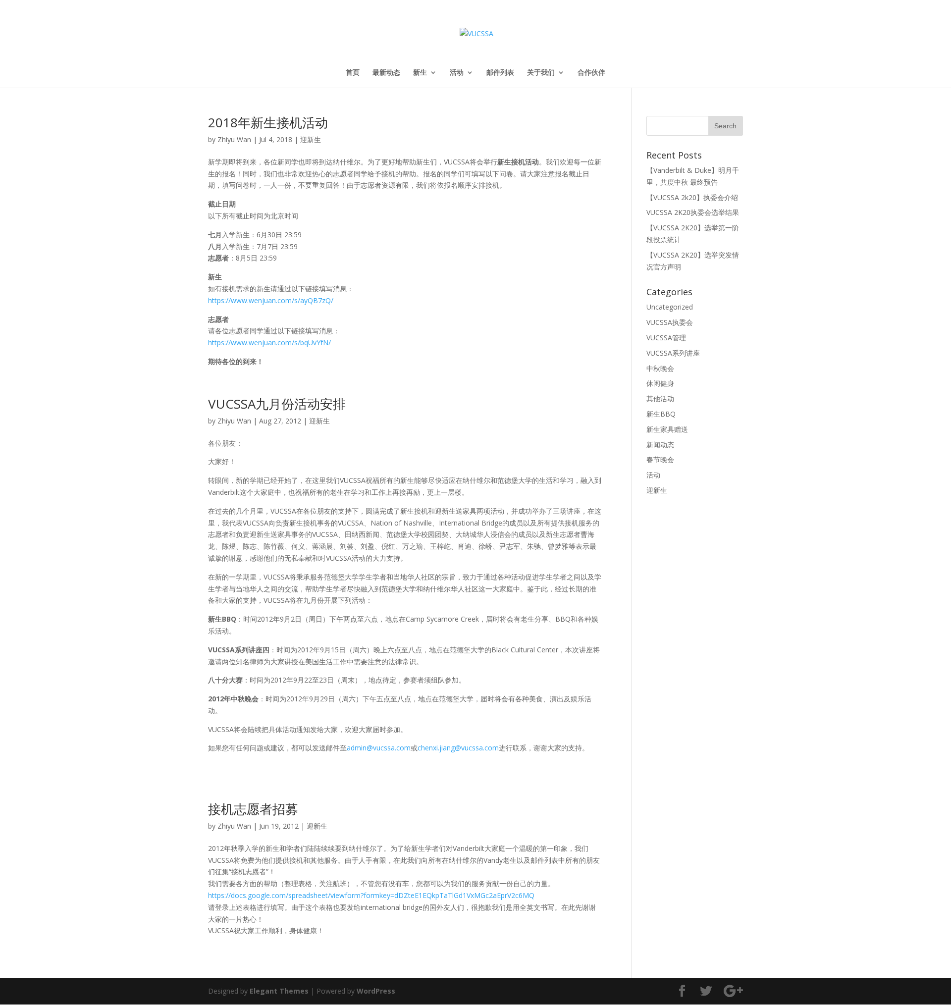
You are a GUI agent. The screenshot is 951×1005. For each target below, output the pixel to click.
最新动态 (386, 73)
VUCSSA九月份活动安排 (277, 404)
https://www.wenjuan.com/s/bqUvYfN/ (269, 342)
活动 (457, 73)
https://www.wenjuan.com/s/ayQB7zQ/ (270, 300)
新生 (420, 73)
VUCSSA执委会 (669, 322)
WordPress (376, 991)
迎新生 (310, 139)
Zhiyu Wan (234, 139)
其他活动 (660, 398)
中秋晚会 (660, 368)
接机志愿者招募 (253, 809)
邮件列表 (500, 73)
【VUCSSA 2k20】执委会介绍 (692, 197)
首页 (353, 73)
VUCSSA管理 (666, 337)
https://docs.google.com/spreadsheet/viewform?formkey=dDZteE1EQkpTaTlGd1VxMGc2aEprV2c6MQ (371, 895)
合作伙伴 (591, 73)
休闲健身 (660, 383)
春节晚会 (660, 459)
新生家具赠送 (667, 429)
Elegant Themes (279, 991)
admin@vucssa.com (379, 747)
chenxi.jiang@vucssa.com (458, 747)
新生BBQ (661, 414)
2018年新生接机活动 (268, 122)
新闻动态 (660, 444)
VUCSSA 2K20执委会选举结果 (692, 212)
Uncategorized (669, 307)
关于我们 (541, 73)
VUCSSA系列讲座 (673, 353)
